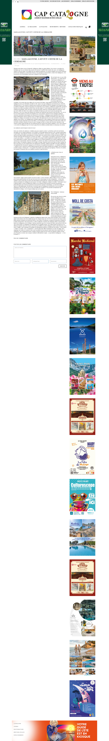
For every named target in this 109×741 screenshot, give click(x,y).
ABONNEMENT (65, 1)
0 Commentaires (55, 63)
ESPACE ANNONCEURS (88, 1)
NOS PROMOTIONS (55, 1)
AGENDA (16, 726)
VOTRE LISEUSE (44, 1)
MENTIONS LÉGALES (19, 732)
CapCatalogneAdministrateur (42, 63)
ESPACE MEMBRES (76, 1)
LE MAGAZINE (17, 723)
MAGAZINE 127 (28, 63)
